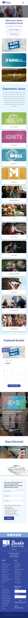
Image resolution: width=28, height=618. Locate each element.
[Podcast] (19, 535)
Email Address (7, 491)
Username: (17, 588)
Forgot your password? (20, 602)
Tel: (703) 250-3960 (14, 556)
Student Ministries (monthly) (11, 510)
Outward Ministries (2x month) (11, 514)
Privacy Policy (21, 614)
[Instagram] (11, 535)
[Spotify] (17, 535)
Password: (17, 594)
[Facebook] (8, 535)
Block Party (8, 363)
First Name (7, 495)
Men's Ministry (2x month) (10, 513)
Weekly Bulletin (8, 507)
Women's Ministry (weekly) (11, 511)
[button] (23, 2)
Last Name (6, 500)
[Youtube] (14, 535)
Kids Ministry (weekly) (10, 508)
